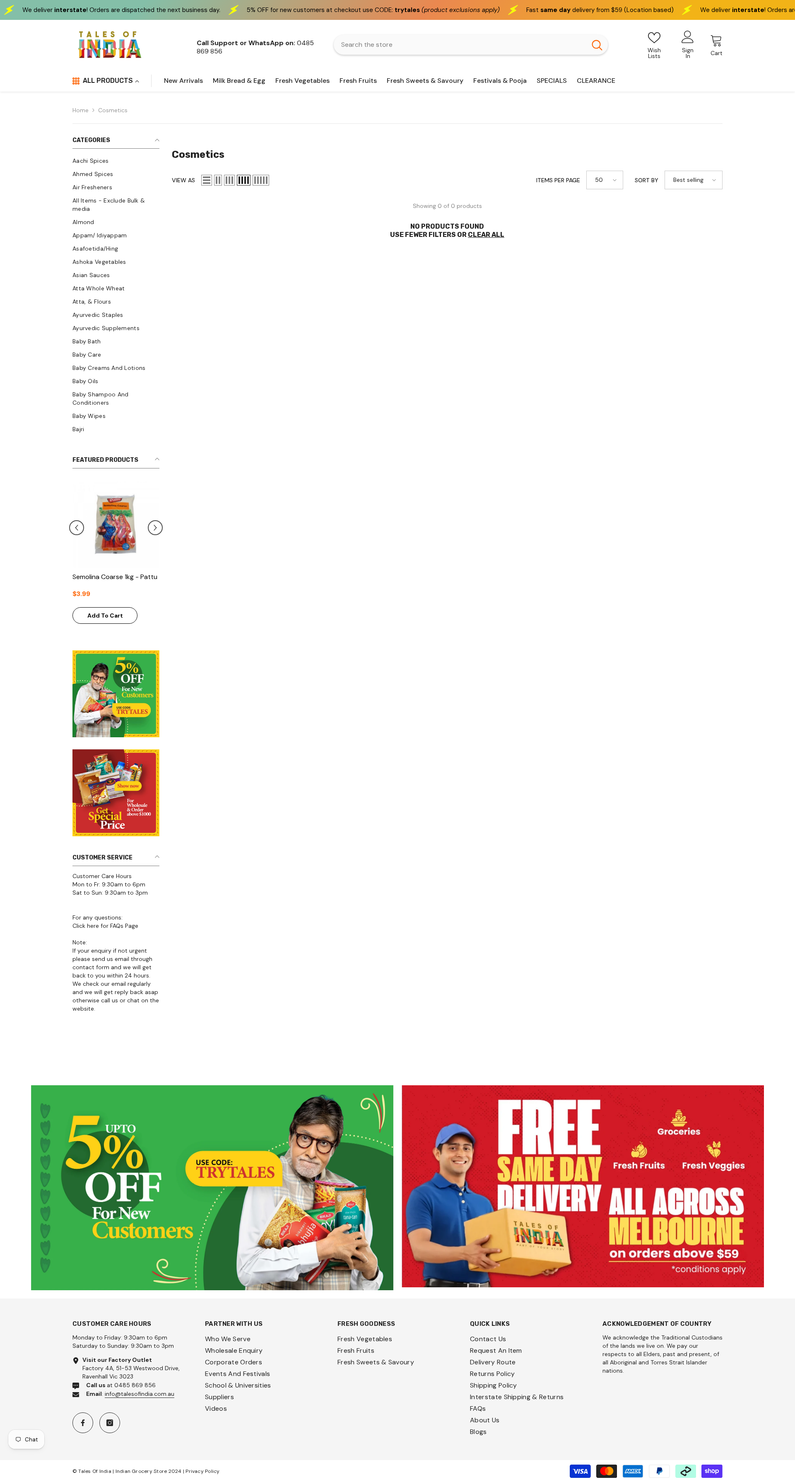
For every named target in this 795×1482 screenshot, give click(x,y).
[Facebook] (82, 1422)
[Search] (471, 45)
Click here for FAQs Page (105, 925)
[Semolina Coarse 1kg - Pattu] (115, 524)
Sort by (646, 180)
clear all (486, 235)
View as (183, 180)
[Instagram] (109, 1422)
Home (80, 110)
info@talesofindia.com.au (139, 1394)
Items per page (558, 180)
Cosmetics (113, 110)
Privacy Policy (202, 1471)
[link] (212, 1188)
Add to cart (105, 615)
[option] (116, 557)
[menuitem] (115, 160)
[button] (155, 527)
